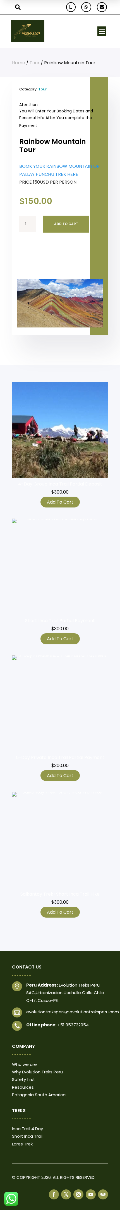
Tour (35, 63)
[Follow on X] (66, 1194)
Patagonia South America (39, 1095)
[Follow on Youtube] (91, 1194)
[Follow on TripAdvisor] (103, 1194)
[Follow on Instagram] (78, 1194)
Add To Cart (60, 502)
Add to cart (66, 223)
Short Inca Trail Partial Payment (60, 620)
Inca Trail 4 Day (27, 1129)
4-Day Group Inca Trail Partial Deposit (60, 484)
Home (18, 63)
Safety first (23, 1079)
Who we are (24, 1064)
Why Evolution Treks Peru (37, 1072)
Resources (23, 1087)
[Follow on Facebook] (54, 1194)
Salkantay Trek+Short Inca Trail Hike (60, 894)
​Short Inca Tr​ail (27, 1136)
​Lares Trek (22, 1144)
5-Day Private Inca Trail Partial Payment (60, 757)
